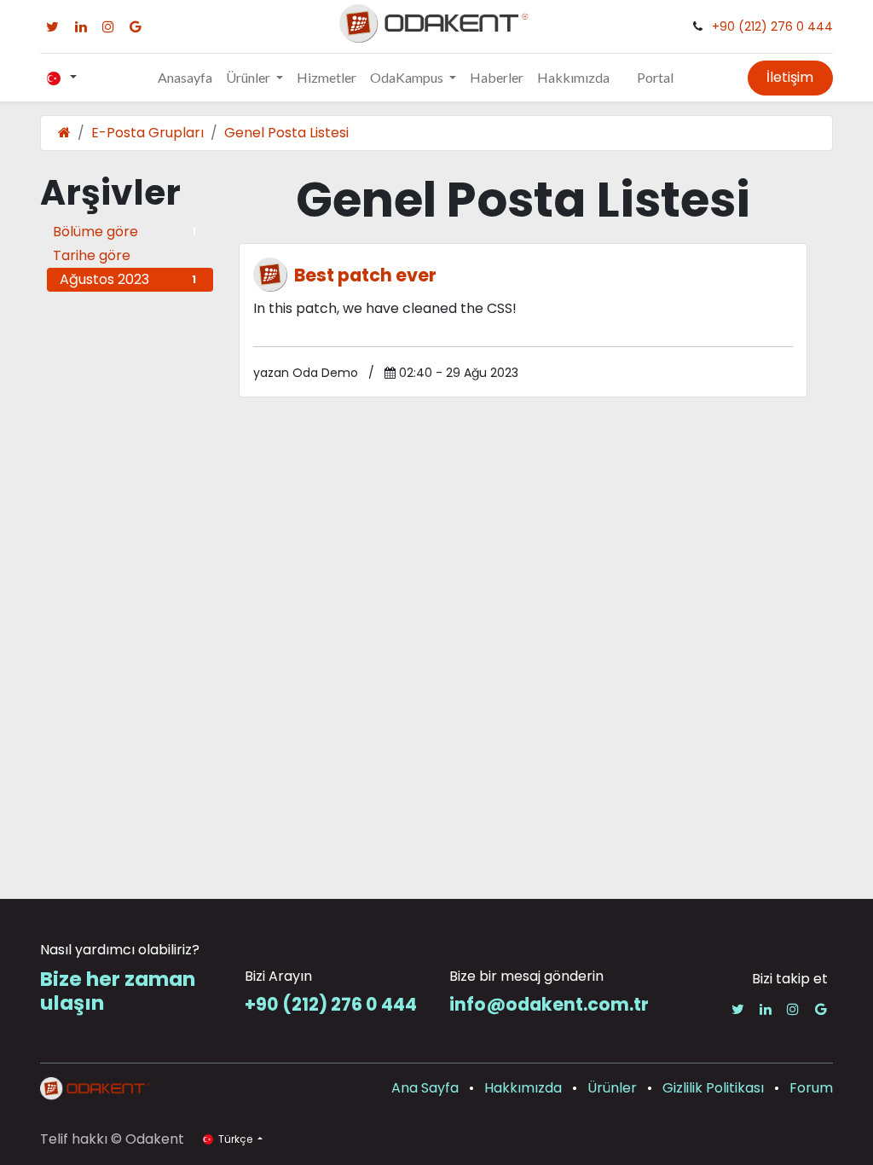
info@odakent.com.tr (549, 1004)
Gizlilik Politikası (713, 1088)
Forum (811, 1088)
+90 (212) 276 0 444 (772, 26)
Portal (655, 77)
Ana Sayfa (425, 1088)
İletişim (789, 77)
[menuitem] (185, 78)
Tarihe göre (91, 255)
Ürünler (612, 1088)
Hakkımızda (523, 1088)
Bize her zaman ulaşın (117, 991)
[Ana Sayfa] (64, 132)
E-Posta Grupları (147, 132)
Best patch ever (365, 275)
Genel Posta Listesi (286, 132)
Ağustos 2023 (128, 279)
